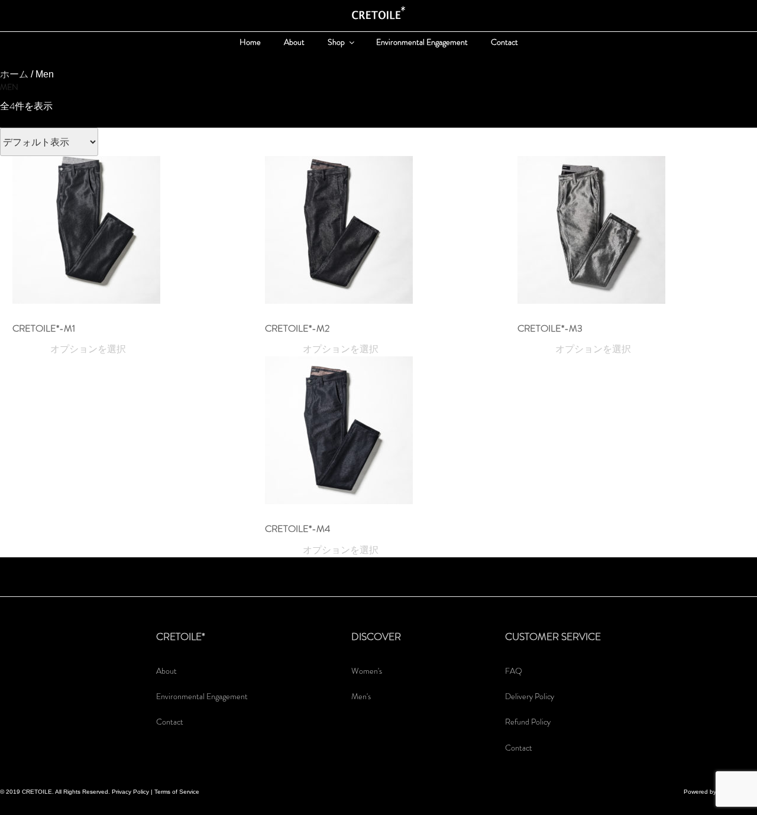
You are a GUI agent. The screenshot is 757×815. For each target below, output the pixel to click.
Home (250, 42)
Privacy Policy (131, 791)
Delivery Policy (529, 696)
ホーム (14, 74)
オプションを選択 (88, 349)
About (294, 42)
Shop (336, 42)
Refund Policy (528, 722)
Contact (504, 42)
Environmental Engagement (422, 42)
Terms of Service (176, 791)
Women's (366, 671)
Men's (361, 696)
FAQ (513, 671)
